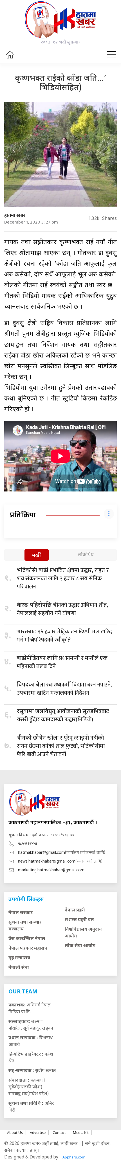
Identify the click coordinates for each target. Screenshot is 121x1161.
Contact (59, 1132)
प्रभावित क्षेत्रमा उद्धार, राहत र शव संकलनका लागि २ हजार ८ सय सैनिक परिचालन (63, 579)
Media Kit (81, 1132)
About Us (15, 1132)
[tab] (36, 555)
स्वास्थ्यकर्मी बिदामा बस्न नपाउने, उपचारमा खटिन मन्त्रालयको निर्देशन (64, 689)
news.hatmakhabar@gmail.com (46, 861)
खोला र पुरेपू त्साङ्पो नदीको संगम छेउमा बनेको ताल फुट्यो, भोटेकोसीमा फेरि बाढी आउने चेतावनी (61, 746)
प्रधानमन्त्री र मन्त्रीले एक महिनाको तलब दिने (62, 662)
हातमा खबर (14, 215)
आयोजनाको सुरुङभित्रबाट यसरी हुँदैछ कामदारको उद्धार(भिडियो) (63, 715)
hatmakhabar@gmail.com (41, 852)
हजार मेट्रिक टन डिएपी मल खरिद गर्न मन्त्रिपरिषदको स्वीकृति (64, 636)
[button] (111, 54)
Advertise (38, 1132)
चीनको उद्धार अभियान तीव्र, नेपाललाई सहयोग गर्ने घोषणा (62, 609)
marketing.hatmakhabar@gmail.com (51, 870)
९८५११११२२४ (27, 844)
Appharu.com (73, 1157)
